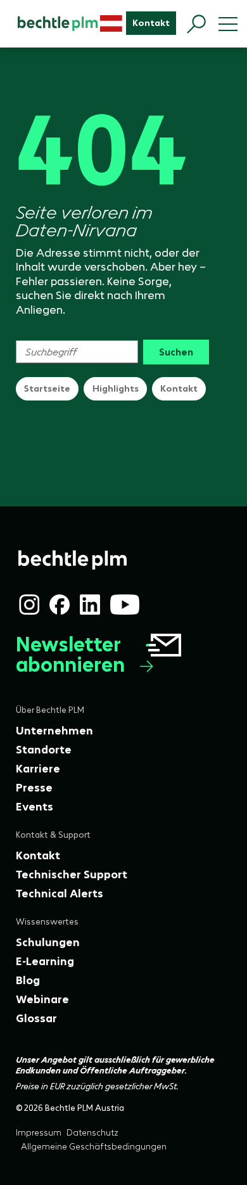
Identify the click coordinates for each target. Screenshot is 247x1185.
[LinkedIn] (90, 604)
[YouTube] (124, 604)
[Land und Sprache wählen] (111, 23)
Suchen (176, 352)
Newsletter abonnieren (70, 654)
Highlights (115, 388)
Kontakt (179, 388)
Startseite (47, 388)
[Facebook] (59, 604)
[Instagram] (29, 604)
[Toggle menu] (228, 24)
